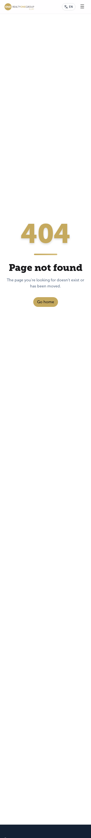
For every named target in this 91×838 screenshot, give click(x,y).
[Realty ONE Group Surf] (19, 7)
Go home (45, 302)
